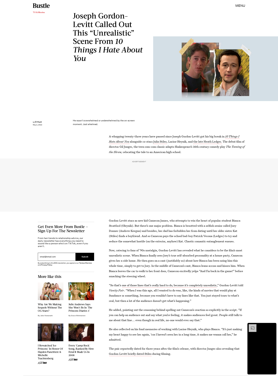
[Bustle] (41, 5)
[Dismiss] (272, 326)
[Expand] (251, 326)
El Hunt (38, 122)
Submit (85, 256)
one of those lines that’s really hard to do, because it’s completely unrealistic (169, 285)
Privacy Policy (46, 265)
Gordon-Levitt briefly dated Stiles (130, 354)
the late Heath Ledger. (207, 141)
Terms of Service (85, 263)
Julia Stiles (160, 141)
